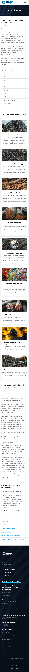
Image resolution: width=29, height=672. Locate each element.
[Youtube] (17, 668)
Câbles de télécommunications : (13, 492)
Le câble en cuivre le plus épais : (13, 515)
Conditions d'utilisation (14, 665)
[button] (25, 2)
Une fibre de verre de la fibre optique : (12, 511)
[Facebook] (12, 668)
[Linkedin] (14, 668)
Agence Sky (18, 660)
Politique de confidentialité (14, 663)
